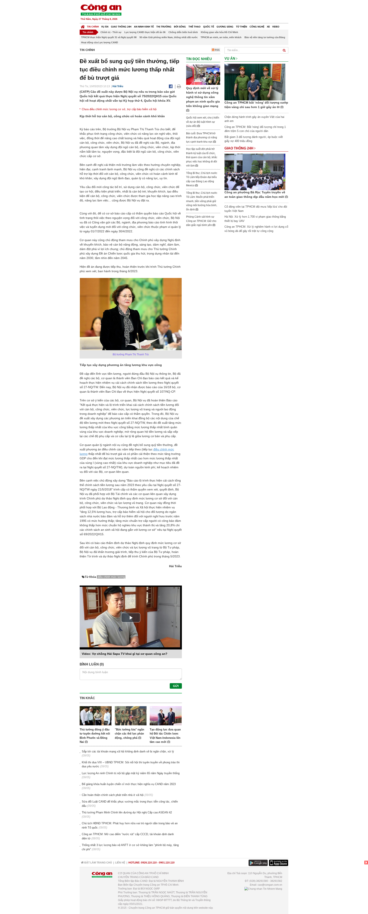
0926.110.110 (149, 862)
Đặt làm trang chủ (98, 862)
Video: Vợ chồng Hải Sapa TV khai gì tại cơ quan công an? (124, 653)
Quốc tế (208, 26)
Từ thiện (241, 26)
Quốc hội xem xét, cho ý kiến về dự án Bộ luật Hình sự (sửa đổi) (202, 121)
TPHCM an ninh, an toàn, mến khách (221, 37)
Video (275, 26)
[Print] (179, 86)
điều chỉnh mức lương (111, 576)
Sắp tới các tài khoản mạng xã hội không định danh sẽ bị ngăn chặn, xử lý (128, 751)
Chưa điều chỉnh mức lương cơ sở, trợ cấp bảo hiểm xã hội (119, 109)
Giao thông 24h (121, 26)
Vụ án (104, 26)
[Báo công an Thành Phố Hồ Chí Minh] (101, 9)
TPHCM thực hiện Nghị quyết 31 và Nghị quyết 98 (109, 37)
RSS (217, 50)
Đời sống (180, 26)
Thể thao (194, 26)
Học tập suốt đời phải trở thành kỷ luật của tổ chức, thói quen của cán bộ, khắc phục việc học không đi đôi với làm (201, 157)
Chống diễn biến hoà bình (183, 32)
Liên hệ (120, 862)
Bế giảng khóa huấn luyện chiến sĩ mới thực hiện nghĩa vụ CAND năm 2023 (129, 784)
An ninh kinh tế (144, 26)
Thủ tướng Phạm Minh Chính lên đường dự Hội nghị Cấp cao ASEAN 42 (127, 812)
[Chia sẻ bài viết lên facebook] (170, 86)
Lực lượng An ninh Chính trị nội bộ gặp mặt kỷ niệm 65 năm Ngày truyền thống (131, 773)
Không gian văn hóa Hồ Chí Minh (219, 32)
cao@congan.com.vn (270, 884)
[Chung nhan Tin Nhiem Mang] (263, 888)
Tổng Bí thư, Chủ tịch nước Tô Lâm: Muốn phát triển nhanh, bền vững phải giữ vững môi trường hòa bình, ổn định (201, 201)
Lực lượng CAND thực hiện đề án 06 (144, 32)
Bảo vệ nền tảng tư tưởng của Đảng (264, 37)
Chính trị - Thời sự (111, 32)
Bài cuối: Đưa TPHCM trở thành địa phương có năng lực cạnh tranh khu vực (201, 137)
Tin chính (93, 26)
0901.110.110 (167, 862)
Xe (268, 26)
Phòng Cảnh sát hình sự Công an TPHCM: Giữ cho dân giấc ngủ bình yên (201, 221)
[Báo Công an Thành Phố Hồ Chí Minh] (83, 25)
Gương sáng (225, 26)
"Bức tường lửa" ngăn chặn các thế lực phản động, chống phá (129, 733)
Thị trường (163, 26)
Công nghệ (257, 26)
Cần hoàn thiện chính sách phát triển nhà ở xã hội (113, 795)
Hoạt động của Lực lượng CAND (99, 42)
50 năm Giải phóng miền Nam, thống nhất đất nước (168, 37)
